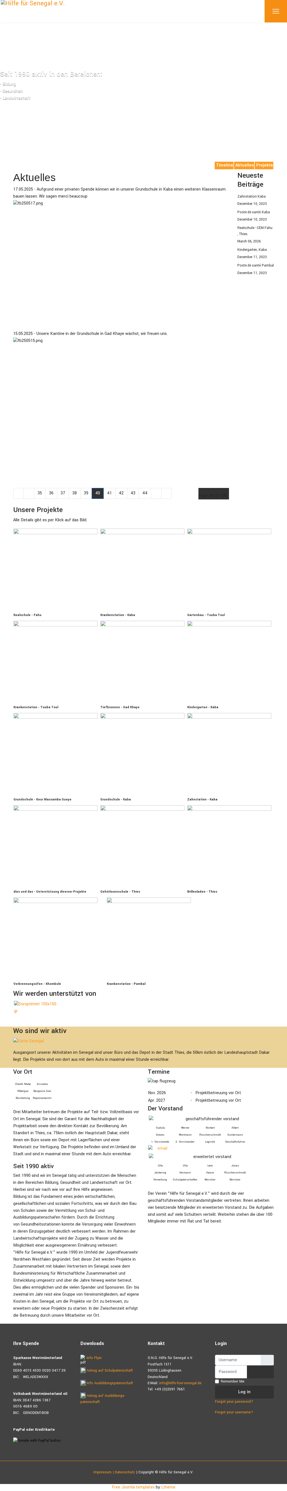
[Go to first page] (18, 493)
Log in (244, 1392)
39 (86, 493)
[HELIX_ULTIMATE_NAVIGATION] (276, 11)
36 (51, 493)
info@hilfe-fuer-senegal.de (180, 1383)
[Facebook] (15, 164)
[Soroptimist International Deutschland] (37, 1008)
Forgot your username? (234, 1412)
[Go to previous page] (29, 493)
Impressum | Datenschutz (114, 1472)
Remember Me (232, 1381)
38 (74, 493)
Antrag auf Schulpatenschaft (109, 1370)
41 (109, 493)
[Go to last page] (166, 493)
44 (144, 493)
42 (121, 493)
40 (97, 493)
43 (133, 493)
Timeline (224, 165)
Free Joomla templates (133, 1487)
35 (40, 493)
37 (63, 493)
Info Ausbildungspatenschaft (109, 1383)
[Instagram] (24, 164)
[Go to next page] (156, 493)
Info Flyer (93, 1357)
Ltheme (168, 1487)
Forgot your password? (234, 1401)
